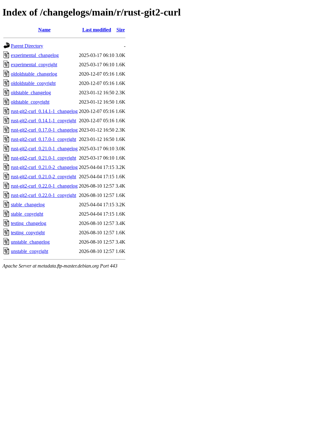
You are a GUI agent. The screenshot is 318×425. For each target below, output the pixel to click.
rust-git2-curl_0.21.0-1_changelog (44, 148)
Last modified (96, 29)
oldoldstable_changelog (34, 74)
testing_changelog (28, 223)
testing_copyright (28, 232)
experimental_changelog (35, 55)
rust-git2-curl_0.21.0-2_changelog (44, 167)
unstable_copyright (29, 251)
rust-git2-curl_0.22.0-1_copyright (43, 195)
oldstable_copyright (30, 102)
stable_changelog (28, 204)
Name (44, 29)
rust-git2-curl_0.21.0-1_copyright (43, 158)
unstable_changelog (30, 242)
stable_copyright (27, 214)
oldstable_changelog (31, 92)
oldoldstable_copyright (33, 83)
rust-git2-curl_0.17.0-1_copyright (43, 139)
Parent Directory (27, 46)
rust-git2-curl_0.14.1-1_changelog (44, 111)
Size (120, 29)
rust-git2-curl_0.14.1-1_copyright (43, 120)
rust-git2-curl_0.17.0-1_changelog (44, 130)
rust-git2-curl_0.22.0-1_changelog (44, 186)
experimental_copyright (34, 64)
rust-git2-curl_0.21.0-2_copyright (43, 176)
